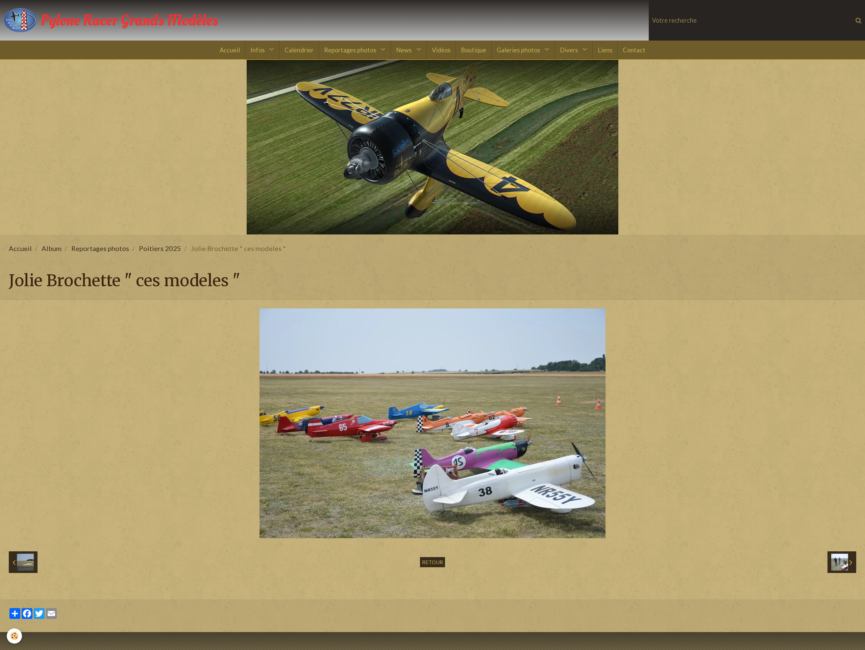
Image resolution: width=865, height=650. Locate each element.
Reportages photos (350, 50)
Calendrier (299, 50)
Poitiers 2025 (160, 248)
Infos (258, 50)
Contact (634, 50)
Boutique (473, 50)
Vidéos (441, 50)
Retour (432, 562)
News (404, 50)
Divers (569, 50)
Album (51, 248)
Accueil (230, 50)
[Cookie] (14, 636)
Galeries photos (519, 50)
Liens (605, 50)
